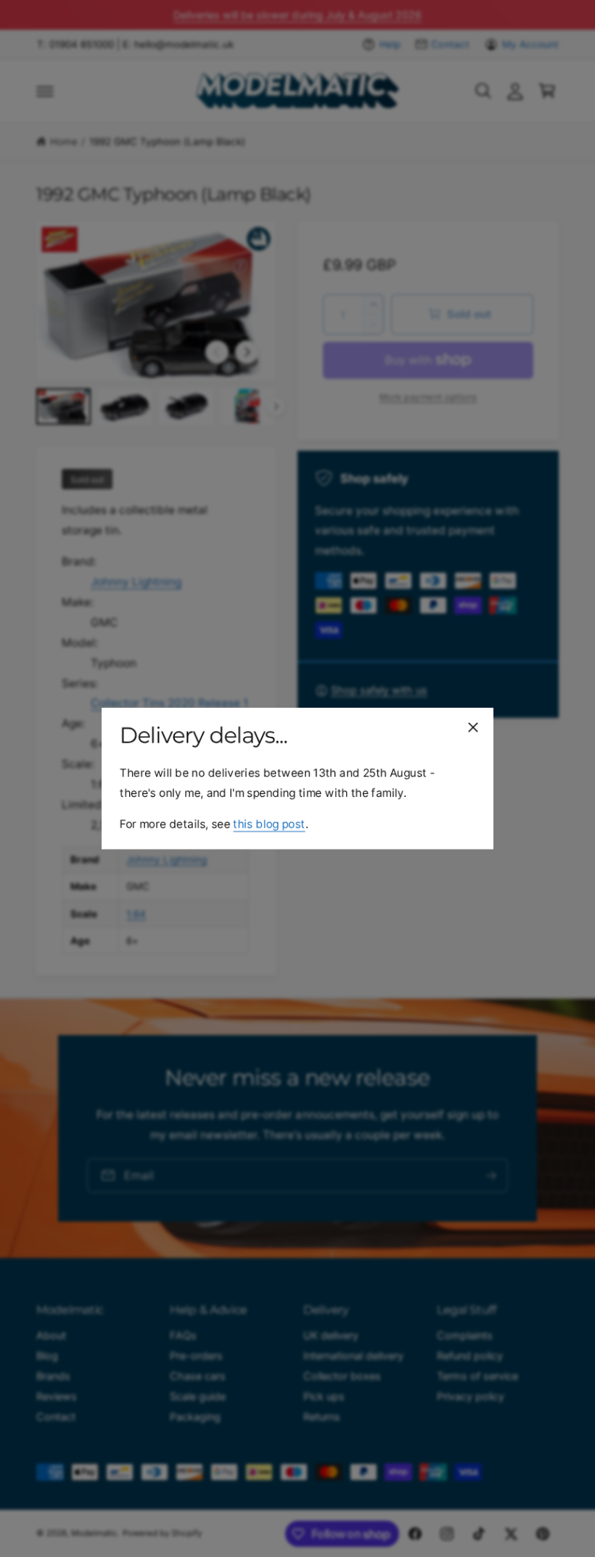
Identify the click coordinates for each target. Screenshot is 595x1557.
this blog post (269, 824)
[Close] (473, 727)
